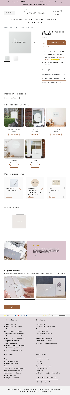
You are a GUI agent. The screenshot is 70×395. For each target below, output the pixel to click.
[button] (55, 11)
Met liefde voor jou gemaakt (52, 83)
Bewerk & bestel (14, 134)
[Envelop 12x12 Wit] (13, 183)
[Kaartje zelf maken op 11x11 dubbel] (19, 221)
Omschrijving (46, 70)
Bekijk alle (9, 197)
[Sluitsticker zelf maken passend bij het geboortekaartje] (35, 183)
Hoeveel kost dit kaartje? (51, 74)
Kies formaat (35, 134)
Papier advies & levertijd (50, 78)
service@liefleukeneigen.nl (53, 389)
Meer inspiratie (11, 307)
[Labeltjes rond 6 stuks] (56, 183)
